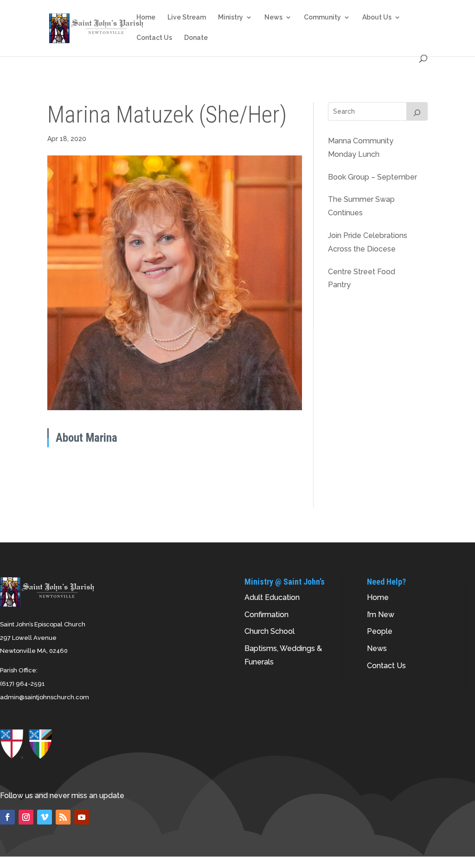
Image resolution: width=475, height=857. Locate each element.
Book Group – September (372, 177)
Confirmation (266, 614)
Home (145, 17)
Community (322, 17)
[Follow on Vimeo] (44, 817)
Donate (196, 37)
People (379, 631)
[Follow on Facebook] (7, 817)
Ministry (230, 17)
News (273, 17)
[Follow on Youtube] (81, 817)
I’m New (380, 614)
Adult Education (272, 597)
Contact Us (154, 37)
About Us (377, 17)
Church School (269, 631)
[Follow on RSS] (63, 817)
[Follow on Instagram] (26, 817)
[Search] (417, 111)
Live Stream (186, 17)
